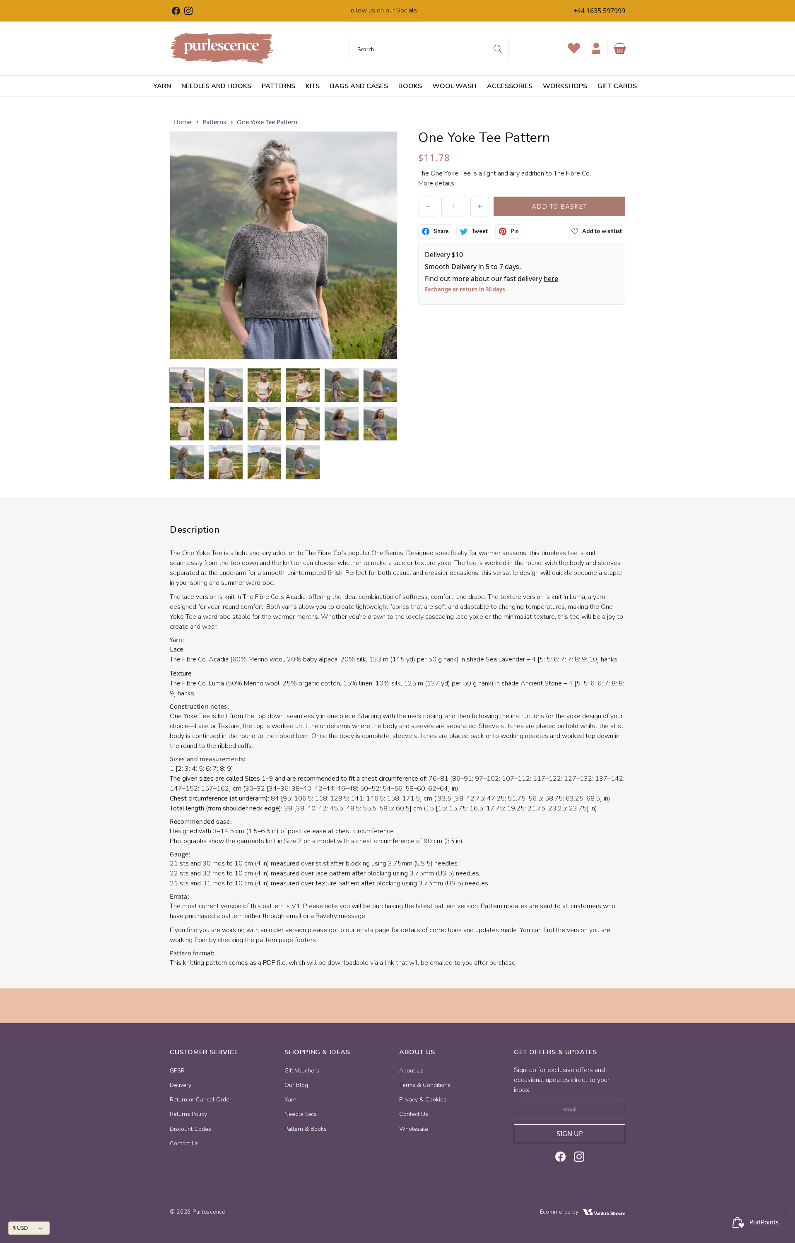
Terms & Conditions (424, 1085)
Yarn (290, 1100)
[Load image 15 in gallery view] (264, 462)
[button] (620, 48)
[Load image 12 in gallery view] (380, 423)
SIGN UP (569, 1133)
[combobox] (429, 48)
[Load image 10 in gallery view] (303, 423)
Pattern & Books (305, 1129)
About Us (411, 1071)
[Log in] (596, 48)
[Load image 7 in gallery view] (187, 423)
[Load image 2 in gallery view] (225, 385)
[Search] (498, 49)
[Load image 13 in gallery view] (187, 462)
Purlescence (209, 1212)
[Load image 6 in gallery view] (380, 385)
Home (182, 122)
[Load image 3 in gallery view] (264, 385)
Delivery (180, 1085)
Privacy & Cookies (422, 1100)
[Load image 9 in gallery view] (264, 423)
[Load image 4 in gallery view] (303, 385)
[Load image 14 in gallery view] (225, 462)
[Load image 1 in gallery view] (187, 385)
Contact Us (184, 1143)
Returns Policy (188, 1114)
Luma (216, 683)
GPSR (177, 1071)
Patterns (214, 122)
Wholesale (413, 1129)
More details (436, 183)
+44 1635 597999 (599, 10)
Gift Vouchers (301, 1071)
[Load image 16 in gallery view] (303, 462)
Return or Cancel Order (200, 1100)
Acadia (219, 659)
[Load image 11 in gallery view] (341, 423)
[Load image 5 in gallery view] (341, 385)
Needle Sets (300, 1114)
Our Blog (296, 1085)
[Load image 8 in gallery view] (225, 423)
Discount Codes (190, 1129)
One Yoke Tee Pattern (267, 122)
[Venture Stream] (604, 1212)
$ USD (20, 1227)
